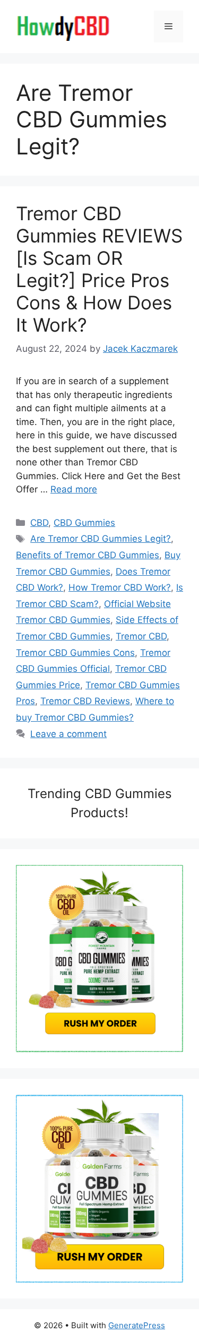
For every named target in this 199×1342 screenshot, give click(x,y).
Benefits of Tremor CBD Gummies (87, 555)
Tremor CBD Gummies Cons (75, 652)
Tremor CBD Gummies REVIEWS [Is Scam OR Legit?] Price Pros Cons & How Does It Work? (99, 269)
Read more (73, 489)
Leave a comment (68, 734)
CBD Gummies (84, 522)
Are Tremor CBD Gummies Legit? (100, 538)
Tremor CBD (141, 636)
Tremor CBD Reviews (85, 701)
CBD (39, 522)
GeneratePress (136, 1325)
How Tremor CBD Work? (119, 587)
